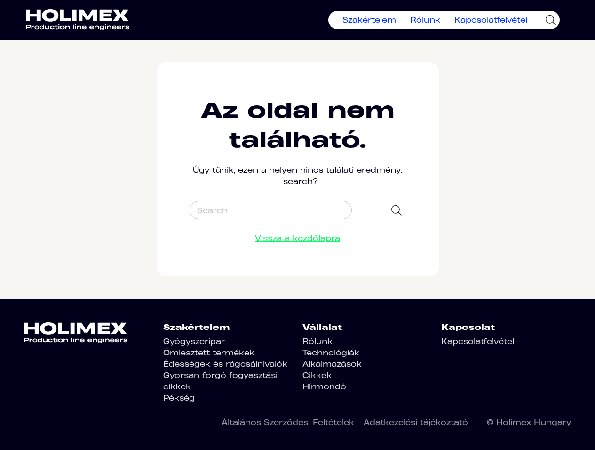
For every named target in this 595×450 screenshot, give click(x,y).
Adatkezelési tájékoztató (416, 422)
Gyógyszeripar (194, 341)
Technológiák (330, 352)
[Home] (77, 19)
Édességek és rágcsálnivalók (225, 364)
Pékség (179, 397)
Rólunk (425, 19)
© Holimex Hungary (529, 422)
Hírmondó (324, 386)
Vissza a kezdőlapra (297, 238)
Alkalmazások (332, 364)
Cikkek (317, 375)
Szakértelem (369, 19)
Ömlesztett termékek (208, 352)
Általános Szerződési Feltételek (288, 422)
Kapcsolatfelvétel (490, 19)
